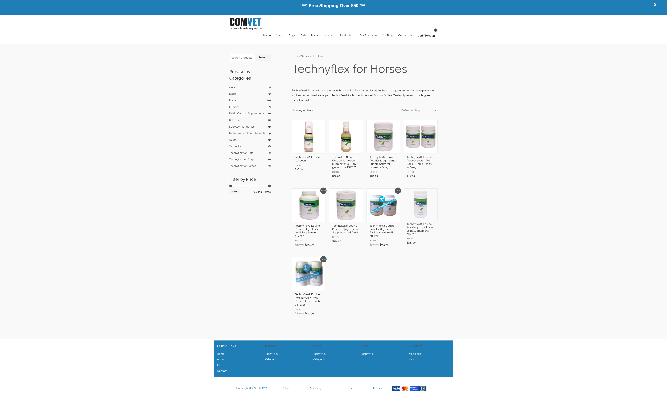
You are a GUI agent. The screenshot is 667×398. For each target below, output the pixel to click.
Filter (234, 191)
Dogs (232, 93)
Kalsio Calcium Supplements (246, 113)
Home (295, 56)
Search (263, 57)
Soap (232, 139)
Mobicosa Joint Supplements (247, 133)
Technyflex (236, 146)
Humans (234, 107)
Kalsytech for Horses (241, 126)
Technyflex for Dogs (241, 159)
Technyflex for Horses (242, 166)
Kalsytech (235, 120)
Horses (233, 100)
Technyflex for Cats (241, 153)
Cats (232, 87)
